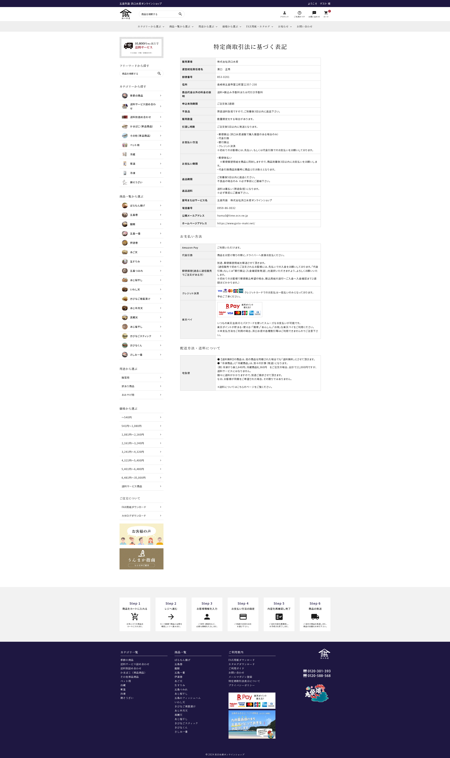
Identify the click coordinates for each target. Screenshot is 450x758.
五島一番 (180, 672)
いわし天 (180, 702)
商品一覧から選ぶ (179, 26)
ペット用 (125, 681)
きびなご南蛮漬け (185, 706)
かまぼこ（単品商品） (133, 672)
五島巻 (178, 664)
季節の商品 (127, 660)
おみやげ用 (128, 395)
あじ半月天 (181, 710)
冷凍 (123, 693)
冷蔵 (123, 685)
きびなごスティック (186, 723)
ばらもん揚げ (182, 660)
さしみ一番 (181, 731)
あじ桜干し (181, 693)
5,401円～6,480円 (133, 469)
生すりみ (180, 685)
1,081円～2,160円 (133, 434)
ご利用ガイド (236, 668)
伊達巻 (178, 676)
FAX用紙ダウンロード (134, 507)
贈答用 (126, 377)
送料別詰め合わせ (131, 668)
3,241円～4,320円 (133, 451)
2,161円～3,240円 (133, 443)
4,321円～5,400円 (133, 460)
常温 (123, 689)
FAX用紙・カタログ (258, 26)
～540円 (127, 417)
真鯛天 (178, 714)
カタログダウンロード (134, 515)
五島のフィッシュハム (188, 698)
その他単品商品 (129, 676)
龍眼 (177, 668)
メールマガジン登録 (240, 676)
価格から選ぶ (230, 26)
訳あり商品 (128, 386)
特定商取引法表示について (244, 681)
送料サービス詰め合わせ (134, 664)
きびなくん (181, 727)
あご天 (178, 681)
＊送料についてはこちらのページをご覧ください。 (244, 387)
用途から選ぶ (206, 26)
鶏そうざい (127, 698)
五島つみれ (181, 689)
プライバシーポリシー (242, 685)
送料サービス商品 (132, 486)
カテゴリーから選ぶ (149, 26)
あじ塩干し (181, 719)
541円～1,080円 (132, 426)
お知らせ (283, 26)
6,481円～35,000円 (134, 477)
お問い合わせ (305, 26)
